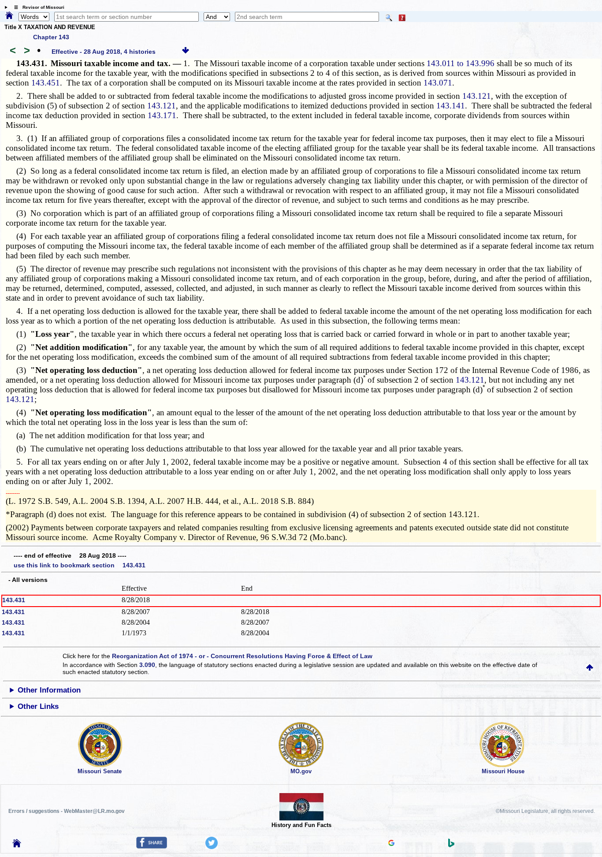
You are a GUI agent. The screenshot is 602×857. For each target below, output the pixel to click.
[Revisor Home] (16, 845)
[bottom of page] (185, 51)
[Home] (9, 15)
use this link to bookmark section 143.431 (79, 565)
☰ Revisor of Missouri (37, 7)
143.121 (476, 96)
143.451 (45, 82)
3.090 (147, 664)
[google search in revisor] (391, 843)
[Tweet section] (211, 846)
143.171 (162, 115)
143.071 (438, 82)
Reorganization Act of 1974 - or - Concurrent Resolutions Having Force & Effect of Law (242, 656)
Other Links (38, 706)
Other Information (49, 690)
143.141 (450, 105)
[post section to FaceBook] (151, 846)
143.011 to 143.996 (460, 63)
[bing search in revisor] (451, 845)
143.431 (13, 600)
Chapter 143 (51, 37)
